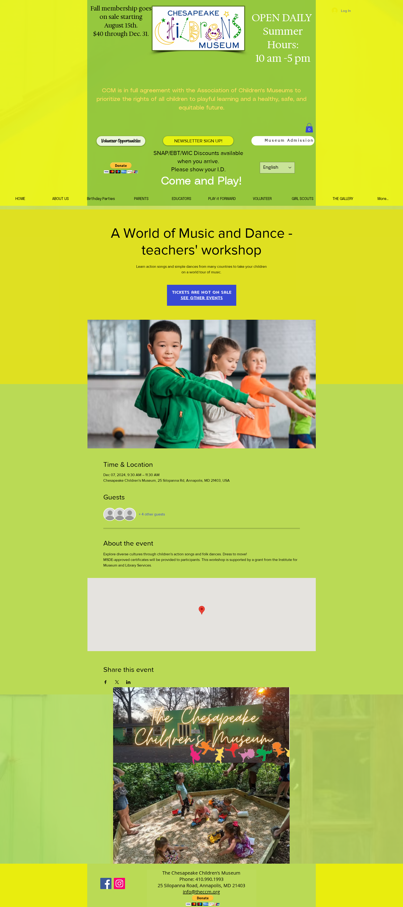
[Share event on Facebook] (105, 682)
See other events (202, 297)
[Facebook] (105, 883)
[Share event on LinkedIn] (128, 682)
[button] (309, 128)
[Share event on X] (117, 682)
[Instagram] (119, 883)
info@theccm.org (201, 892)
